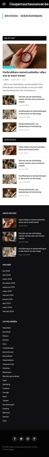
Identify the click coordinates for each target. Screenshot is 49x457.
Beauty (5, 336)
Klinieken (6, 368)
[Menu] (4, 4)
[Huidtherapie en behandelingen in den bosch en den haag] (9, 114)
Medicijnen (7, 372)
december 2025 (9, 283)
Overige (6, 392)
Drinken (6, 340)
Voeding (6, 409)
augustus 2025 (9, 287)
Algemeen (7, 328)
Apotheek (7, 332)
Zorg (4, 421)
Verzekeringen (8, 405)
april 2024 (7, 303)
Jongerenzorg (8, 364)
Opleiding (6, 384)
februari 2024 (8, 311)
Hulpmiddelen (8, 360)
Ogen (5, 380)
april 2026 (7, 275)
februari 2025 (8, 295)
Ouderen (6, 388)
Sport (5, 397)
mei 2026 (6, 271)
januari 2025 (8, 299)
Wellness (6, 413)
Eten (4, 344)
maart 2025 (7, 291)
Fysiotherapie (8, 348)
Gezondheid (8, 67)
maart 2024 (7, 307)
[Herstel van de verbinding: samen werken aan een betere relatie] (9, 100)
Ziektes (6, 417)
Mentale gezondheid (11, 376)
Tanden (6, 401)
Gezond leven (8, 352)
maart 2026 (7, 279)
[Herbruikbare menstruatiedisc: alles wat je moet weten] (24, 56)
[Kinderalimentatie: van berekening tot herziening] (9, 127)
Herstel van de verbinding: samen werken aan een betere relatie (31, 99)
